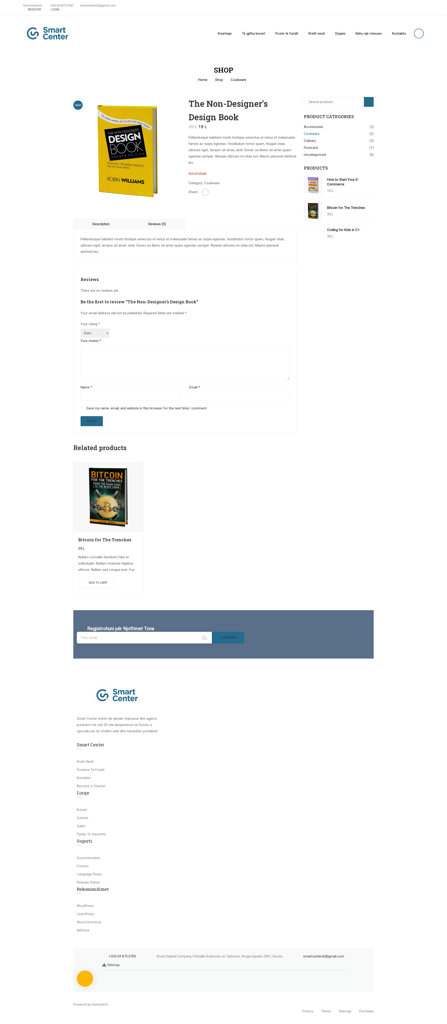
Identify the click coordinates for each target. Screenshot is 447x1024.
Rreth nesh (316, 33)
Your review (91, 341)
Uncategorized (315, 155)
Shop (219, 80)
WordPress (85, 906)
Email (194, 387)
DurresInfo (100, 1004)
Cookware (238, 80)
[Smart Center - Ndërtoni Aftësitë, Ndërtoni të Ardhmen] (46, 33)
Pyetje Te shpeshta (91, 834)
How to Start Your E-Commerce (343, 181)
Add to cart (98, 582)
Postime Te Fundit (91, 770)
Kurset (82, 810)
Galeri (81, 826)
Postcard (311, 148)
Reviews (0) (157, 224)
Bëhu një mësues (369, 33)
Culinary (310, 141)
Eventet (82, 818)
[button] (223, 965)
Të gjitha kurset (253, 33)
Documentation (88, 858)
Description (101, 224)
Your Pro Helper (121, 1004)
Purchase (366, 1011)
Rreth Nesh (85, 762)
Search (371, 102)
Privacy (307, 1011)
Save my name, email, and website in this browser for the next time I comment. (146, 408)
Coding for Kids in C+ (343, 230)
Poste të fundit (286, 33)
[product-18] (127, 151)
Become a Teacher (91, 786)
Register (34, 9)
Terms (326, 1011)
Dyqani (340, 33)
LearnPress (85, 914)
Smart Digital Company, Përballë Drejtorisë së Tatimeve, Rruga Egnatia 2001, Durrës (219, 956)
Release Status (88, 882)
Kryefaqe (225, 33)
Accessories (313, 127)
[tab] (101, 224)
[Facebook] (205, 192)
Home (202, 80)
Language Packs (89, 874)
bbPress (83, 930)
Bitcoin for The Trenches (104, 539)
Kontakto (399, 33)
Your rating (90, 324)
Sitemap (113, 965)
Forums (83, 866)
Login (55, 9)
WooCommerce (89, 922)
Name (86, 387)
